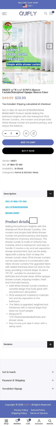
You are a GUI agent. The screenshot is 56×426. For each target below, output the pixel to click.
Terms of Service (39, 413)
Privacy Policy (21, 410)
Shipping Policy (19, 413)
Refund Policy (38, 410)
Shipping (21, 104)
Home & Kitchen (23, 172)
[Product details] (33, 220)
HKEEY (14, 160)
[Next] (50, 46)
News (35, 172)
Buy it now (28, 150)
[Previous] (6, 46)
